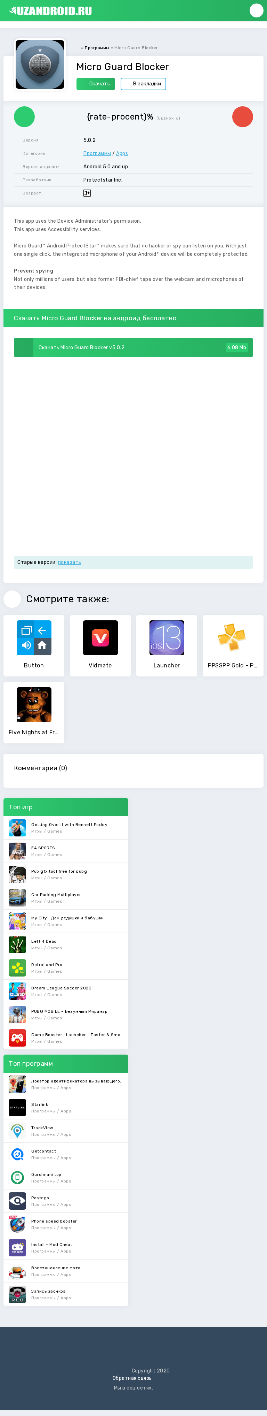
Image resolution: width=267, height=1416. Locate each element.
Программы (97, 153)
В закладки (147, 84)
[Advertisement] (133, 409)
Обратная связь (132, 1378)
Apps (122, 153)
